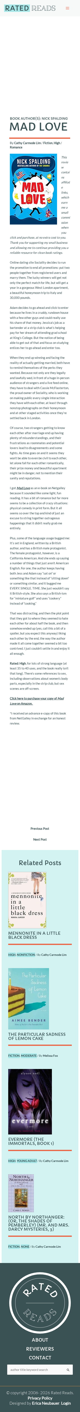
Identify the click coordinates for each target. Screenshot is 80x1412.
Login (66, 1403)
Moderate (29, 1055)
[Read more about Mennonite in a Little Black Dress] (27, 900)
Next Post (40, 839)
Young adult (27, 1161)
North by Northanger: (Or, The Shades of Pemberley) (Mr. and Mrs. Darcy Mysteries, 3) (38, 1223)
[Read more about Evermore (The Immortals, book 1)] (30, 1101)
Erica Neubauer (45, 1403)
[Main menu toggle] (67, 8)
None (25, 1246)
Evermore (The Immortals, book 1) (31, 1141)
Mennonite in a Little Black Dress (34, 935)
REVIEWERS (40, 1349)
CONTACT (40, 1358)
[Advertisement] (40, 58)
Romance (16, 147)
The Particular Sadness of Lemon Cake (37, 1036)
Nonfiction (26, 954)
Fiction (48, 143)
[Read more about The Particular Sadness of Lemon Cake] (28, 998)
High (57, 143)
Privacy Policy (40, 1397)
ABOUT (40, 1340)
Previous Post (40, 828)
